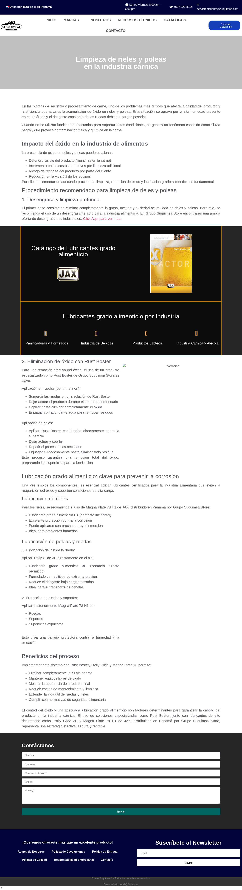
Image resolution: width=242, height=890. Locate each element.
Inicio (51, 20)
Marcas (71, 20)
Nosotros (101, 20)
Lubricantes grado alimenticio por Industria (121, 316)
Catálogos (175, 20)
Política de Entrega (104, 851)
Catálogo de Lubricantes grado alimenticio (73, 251)
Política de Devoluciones (68, 851)
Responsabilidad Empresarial (74, 859)
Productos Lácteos (147, 343)
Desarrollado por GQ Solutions (121, 884)
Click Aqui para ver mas (101, 219)
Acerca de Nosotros (31, 851)
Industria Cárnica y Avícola (197, 343)
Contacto (116, 31)
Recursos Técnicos (137, 20)
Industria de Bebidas (97, 343)
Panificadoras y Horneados (47, 343)
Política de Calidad (34, 859)
